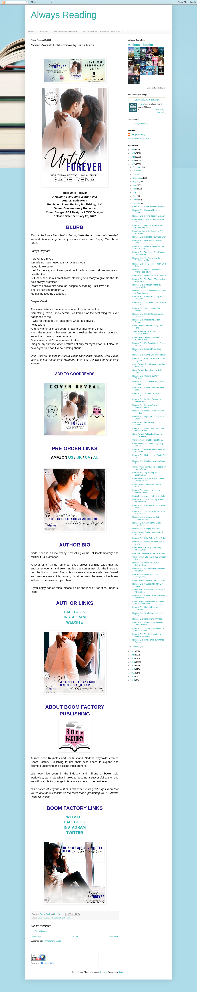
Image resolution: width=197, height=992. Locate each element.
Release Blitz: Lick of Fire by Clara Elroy (149, 237)
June (135, 189)
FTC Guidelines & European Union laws (101, 31)
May (135, 192)
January (136, 647)
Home (31, 31)
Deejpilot (103, 972)
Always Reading (63, 15)
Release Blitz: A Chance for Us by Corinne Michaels (146, 518)
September (137, 178)
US (70, 457)
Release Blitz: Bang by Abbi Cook (146, 529)
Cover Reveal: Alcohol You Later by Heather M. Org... (147, 338)
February (137, 203)
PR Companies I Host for (65, 31)
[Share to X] (72, 914)
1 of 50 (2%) (159, 110)
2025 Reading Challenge (147, 99)
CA (87, 457)
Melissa (141, 104)
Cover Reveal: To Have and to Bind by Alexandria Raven (148, 602)
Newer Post (36, 936)
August (136, 182)
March (135, 200)
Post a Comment (41, 931)
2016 (133, 669)
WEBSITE (74, 622)
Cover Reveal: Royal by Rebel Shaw (147, 440)
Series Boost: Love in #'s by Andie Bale (148, 496)
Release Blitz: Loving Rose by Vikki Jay (148, 216)
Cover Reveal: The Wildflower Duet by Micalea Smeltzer (148, 479)
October (136, 174)
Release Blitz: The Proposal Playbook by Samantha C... (148, 629)
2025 (133, 153)
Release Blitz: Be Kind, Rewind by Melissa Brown (146, 400)
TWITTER (74, 832)
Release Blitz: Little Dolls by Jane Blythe (149, 538)
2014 (133, 676)
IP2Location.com (47, 963)
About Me (43, 31)
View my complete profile (138, 139)
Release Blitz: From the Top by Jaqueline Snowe (145, 406)
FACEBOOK (74, 612)
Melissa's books (140, 45)
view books (161, 112)
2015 (133, 673)
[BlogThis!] (69, 914)
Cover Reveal (43, 918)
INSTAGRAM (75, 617)
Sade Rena (66, 918)
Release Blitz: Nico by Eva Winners (147, 619)
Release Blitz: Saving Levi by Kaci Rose (149, 355)
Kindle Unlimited (55, 918)
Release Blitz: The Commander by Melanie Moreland (146, 635)
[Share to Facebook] (75, 914)
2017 (133, 666)
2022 (133, 164)
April (135, 196)
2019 (133, 658)
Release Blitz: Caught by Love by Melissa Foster (146, 491)
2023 (133, 160)
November (137, 171)
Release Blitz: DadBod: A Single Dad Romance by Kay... (147, 226)
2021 (133, 651)
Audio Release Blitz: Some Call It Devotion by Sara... (146, 333)
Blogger (122, 972)
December (137, 167)
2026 (133, 150)
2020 (133, 655)
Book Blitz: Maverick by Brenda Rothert (148, 553)
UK (79, 457)
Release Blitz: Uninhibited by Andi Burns (149, 275)
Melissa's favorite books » (156, 88)
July (135, 185)
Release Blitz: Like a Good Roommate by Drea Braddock (148, 429)
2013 (133, 680)
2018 (133, 662)
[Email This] (66, 914)
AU (95, 457)
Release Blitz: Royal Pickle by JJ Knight (148, 206)
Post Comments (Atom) (51, 941)
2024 (133, 157)
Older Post (113, 936)
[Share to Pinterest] (78, 914)
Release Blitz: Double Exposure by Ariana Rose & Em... (146, 271)
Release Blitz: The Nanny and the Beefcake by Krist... (146, 259)
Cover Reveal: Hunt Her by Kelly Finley (148, 580)
